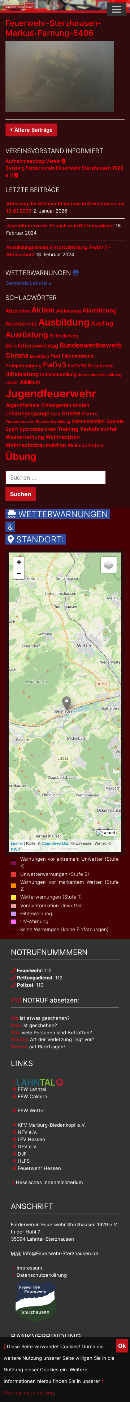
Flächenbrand (78, 356)
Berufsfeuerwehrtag (31, 345)
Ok (122, 1345)
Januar (11, 382)
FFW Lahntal (31, 1089)
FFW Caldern (31, 1096)
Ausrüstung (26, 334)
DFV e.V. (27, 1146)
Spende (115, 421)
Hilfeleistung (22, 374)
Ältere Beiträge (33, 130)
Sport (11, 429)
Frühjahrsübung (23, 365)
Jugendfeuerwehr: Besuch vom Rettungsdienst (60, 225)
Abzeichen (17, 311)
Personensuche (19, 421)
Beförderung (63, 336)
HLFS (23, 1161)
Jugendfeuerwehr (50, 393)
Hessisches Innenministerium (48, 1182)
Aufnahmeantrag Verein (33, 161)
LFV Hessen (30, 1139)
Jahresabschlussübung (100, 374)
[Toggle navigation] (116, 9)
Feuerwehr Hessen (38, 1168)
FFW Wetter (30, 1110)
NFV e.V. (27, 1132)
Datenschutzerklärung (41, 1275)
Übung (20, 456)
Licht (55, 414)
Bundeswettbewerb (91, 345)
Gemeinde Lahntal (26, 283)
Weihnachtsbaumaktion (35, 445)
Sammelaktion (88, 421)
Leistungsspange (27, 413)
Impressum (28, 1268)
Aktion (43, 309)
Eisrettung (39, 356)
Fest (55, 356)
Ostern (90, 413)
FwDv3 (54, 365)
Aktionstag (68, 311)
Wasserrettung (24, 437)
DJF (21, 1154)
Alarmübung (99, 310)
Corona (17, 355)
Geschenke (101, 365)
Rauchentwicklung (53, 421)
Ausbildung (64, 322)
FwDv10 (77, 365)
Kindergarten (56, 405)
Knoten (81, 405)
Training (67, 429)
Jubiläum (30, 382)
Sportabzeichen (38, 429)
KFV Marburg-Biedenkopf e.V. (51, 1125)
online (71, 413)
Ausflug (102, 323)
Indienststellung (58, 374)
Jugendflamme (22, 405)
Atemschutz (21, 323)
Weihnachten (63, 437)
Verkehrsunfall (99, 429)
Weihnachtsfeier (86, 445)
